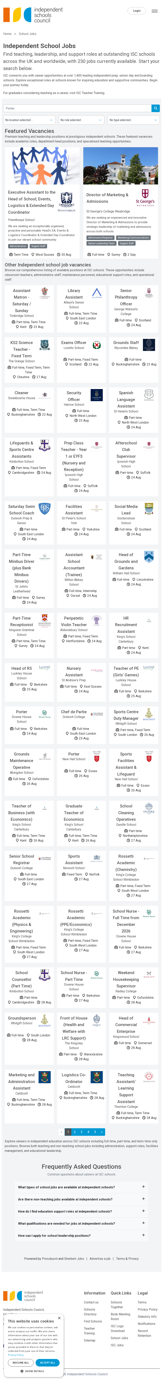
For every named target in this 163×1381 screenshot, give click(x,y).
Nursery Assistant (74, 672)
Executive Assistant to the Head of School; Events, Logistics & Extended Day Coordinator (31, 202)
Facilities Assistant (74, 510)
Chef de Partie (74, 711)
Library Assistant (74, 294)
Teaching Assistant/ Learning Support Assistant (126, 1088)
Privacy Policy (148, 1309)
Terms (120, 1259)
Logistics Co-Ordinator (74, 1078)
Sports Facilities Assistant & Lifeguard (126, 764)
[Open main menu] (155, 11)
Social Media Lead (126, 510)
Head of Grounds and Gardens (126, 561)
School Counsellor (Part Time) (21, 979)
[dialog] (34, 1345)
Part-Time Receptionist (21, 621)
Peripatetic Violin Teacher (74, 621)
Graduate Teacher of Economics (74, 813)
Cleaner (21, 392)
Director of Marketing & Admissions (107, 198)
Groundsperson (22, 1018)
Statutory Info (147, 1317)
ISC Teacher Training (90, 93)
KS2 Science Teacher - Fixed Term (22, 349)
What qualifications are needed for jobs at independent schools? (66, 1223)
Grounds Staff (126, 342)
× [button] (59, 1318)
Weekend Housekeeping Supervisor (126, 979)
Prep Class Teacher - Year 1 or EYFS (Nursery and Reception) (74, 456)
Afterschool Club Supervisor (126, 450)
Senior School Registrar (21, 859)
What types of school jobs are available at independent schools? (66, 1187)
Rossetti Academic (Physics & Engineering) (21, 921)
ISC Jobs (117, 1345)
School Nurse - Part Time (74, 976)
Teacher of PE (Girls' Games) (126, 672)
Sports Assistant (74, 859)
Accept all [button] (47, 1362)
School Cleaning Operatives (126, 813)
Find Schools (93, 1321)
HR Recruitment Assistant (126, 625)
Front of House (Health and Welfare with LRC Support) (73, 1028)
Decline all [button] (21, 1362)
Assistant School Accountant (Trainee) (73, 564)
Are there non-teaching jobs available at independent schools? (65, 1199)
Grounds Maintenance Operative (21, 761)
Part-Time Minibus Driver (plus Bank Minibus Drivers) (21, 568)
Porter (21, 711)
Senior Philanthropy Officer (126, 297)
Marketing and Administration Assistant (21, 1082)
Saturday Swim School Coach (21, 510)
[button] (34, 1371)
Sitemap (89, 1340)
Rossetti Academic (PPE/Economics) (76, 918)
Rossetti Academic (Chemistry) (126, 863)
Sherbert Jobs (74, 1259)
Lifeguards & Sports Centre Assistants (21, 450)
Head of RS (22, 668)
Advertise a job (100, 1259)
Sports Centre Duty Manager (126, 715)
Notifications (146, 1324)
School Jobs (119, 1338)
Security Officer (74, 396)
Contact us (91, 1302)
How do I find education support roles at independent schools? (65, 1211)
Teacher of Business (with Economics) (21, 813)
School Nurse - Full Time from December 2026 (126, 921)
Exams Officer (73, 342)
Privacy (133, 1259)
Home (7, 34)
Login (137, 10)
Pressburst (50, 1259)
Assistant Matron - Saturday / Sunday (21, 300)
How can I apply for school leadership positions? (54, 1236)
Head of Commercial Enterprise (126, 1025)
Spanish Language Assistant (126, 399)
